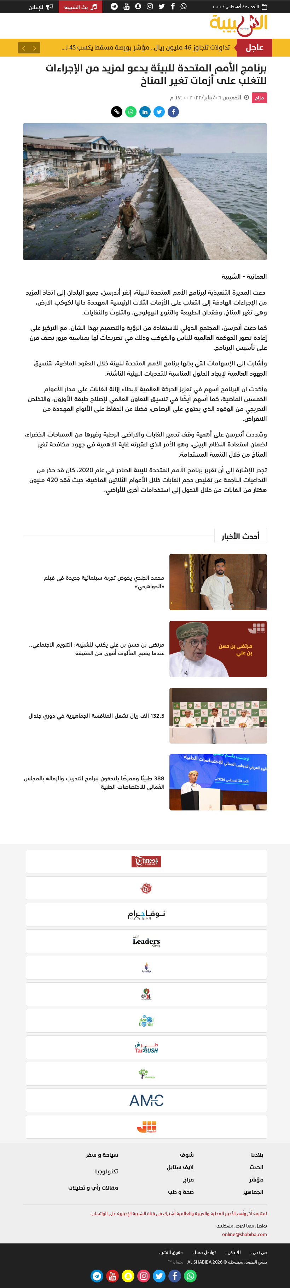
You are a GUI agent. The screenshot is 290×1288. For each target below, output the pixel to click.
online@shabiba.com (244, 1234)
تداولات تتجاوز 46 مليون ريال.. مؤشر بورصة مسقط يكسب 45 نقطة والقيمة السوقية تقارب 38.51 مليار (145, 47)
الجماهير (253, 1192)
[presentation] (34, 47)
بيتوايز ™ (176, 1262)
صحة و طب (181, 1192)
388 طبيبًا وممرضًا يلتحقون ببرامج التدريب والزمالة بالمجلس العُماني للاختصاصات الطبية (94, 782)
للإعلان (37, 7)
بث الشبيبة (76, 7)
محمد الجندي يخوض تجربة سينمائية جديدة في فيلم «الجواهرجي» (104, 582)
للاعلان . (233, 1252)
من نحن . (258, 1252)
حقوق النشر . (171, 1252)
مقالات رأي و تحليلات (93, 1187)
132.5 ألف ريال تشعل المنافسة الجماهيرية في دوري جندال (96, 715)
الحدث (256, 1167)
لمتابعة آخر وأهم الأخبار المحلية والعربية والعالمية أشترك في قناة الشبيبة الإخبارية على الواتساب (179, 1213)
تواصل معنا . (204, 1252)
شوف (187, 1155)
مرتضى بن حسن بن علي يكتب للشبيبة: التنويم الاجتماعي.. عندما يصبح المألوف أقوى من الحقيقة (96, 649)
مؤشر (256, 1179)
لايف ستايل (180, 1167)
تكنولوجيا (106, 1171)
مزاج (259, 98)
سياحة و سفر (102, 1155)
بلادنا (257, 1155)
